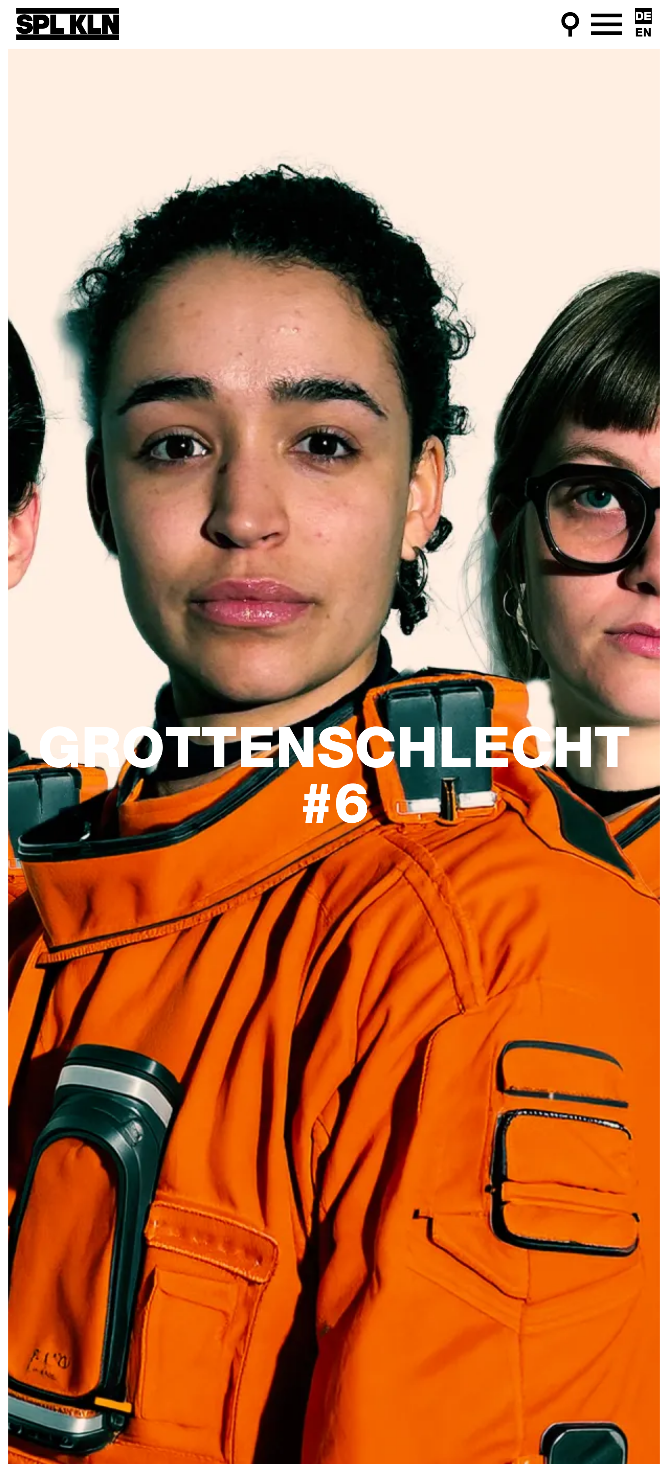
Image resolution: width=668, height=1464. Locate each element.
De (643, 17)
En (643, 33)
